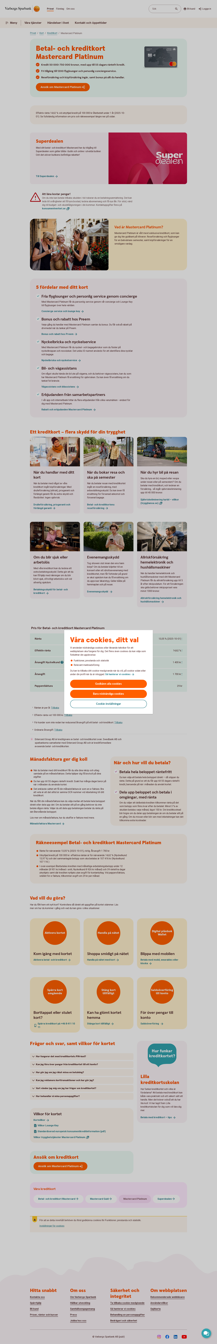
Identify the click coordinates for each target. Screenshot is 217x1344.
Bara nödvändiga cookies (108, 694)
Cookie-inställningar (108, 704)
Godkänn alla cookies (108, 684)
